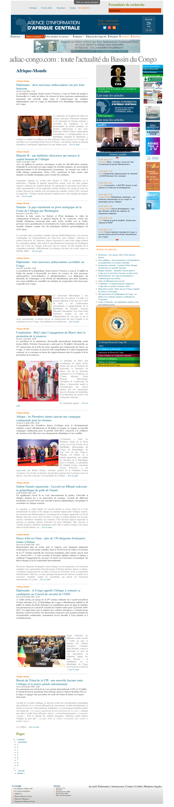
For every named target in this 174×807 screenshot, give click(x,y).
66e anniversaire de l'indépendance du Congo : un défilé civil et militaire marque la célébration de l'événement (117, 297)
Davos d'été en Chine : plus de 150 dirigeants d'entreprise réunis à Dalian (51, 540)
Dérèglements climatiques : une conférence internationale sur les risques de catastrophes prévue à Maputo (116, 199)
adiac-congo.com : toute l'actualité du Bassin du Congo (83, 59)
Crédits (138, 786)
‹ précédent (22, 741)
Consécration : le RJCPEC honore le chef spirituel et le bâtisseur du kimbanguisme (117, 186)
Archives (125, 36)
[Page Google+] (109, 28)
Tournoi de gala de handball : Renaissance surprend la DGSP (117, 221)
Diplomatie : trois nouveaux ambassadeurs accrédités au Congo (50, 263)
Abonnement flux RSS (63, 792)
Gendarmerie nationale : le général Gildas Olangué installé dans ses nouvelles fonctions (117, 266)
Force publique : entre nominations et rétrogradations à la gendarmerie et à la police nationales (118, 261)
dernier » (21, 773)
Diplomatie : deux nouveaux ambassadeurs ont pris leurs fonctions (50, 86)
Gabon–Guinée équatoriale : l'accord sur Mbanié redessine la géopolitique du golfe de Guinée (51, 488)
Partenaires (104, 786)
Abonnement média (62, 793)
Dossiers (136, 36)
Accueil (92, 786)
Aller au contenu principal (87, 2)
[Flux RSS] (114, 28)
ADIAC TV (18, 794)
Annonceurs (117, 786)
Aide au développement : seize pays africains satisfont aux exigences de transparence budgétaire (116, 211)
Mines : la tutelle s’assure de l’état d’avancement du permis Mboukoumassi (115, 163)
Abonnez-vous (60, 788)
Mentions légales (153, 786)
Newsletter (59, 790)
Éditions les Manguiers (22, 799)
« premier (20, 739)
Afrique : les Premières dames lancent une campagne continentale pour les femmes (48, 418)
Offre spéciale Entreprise (63, 795)
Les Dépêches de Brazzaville (24, 788)
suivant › (22, 770)
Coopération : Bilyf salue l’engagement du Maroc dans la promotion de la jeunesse (51, 334)
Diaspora (114, 36)
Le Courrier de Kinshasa (22, 791)
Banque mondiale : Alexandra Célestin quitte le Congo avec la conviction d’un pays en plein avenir (118, 271)
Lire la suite (74, 144)
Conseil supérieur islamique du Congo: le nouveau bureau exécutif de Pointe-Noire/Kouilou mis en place (117, 234)
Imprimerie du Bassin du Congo (25, 801)
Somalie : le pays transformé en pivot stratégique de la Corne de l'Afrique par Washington (49, 209)
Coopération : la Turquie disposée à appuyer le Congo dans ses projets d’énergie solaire (116, 284)
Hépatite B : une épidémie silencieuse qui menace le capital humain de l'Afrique (48, 157)
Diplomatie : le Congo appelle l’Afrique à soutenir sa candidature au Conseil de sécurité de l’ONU (48, 592)
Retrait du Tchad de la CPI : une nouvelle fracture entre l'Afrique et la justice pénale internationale (49, 682)
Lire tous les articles (110, 95)
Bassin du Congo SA (97, 36)
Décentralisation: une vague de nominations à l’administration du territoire (115, 277)
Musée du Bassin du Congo (23, 796)
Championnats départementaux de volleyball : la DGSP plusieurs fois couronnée (117, 174)
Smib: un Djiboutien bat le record (111, 281)
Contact (129, 786)
